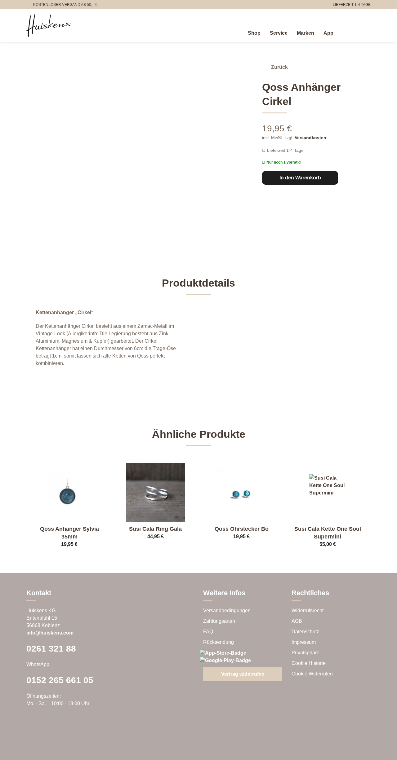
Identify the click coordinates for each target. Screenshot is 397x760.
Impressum (304, 642)
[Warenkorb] (367, 32)
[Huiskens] (48, 25)
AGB (297, 621)
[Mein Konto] (353, 32)
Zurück (279, 67)
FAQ (208, 631)
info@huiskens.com (50, 632)
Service (279, 33)
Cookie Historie (309, 663)
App (328, 33)
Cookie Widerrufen (312, 673)
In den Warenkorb (300, 177)
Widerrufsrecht (307, 610)
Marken (305, 33)
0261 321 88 (51, 648)
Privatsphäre (305, 652)
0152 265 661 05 (59, 680)
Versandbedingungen (227, 610)
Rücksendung (218, 642)
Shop (254, 33)
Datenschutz (305, 631)
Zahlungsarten (219, 621)
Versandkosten (310, 137)
